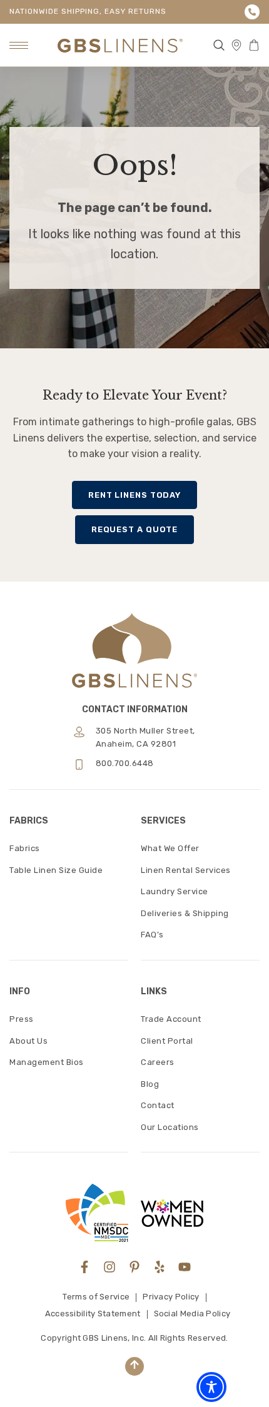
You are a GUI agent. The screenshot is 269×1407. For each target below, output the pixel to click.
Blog (150, 1084)
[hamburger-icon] (18, 45)
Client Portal (167, 1041)
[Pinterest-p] (134, 1267)
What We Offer (170, 848)
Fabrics (24, 848)
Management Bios (46, 1062)
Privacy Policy (171, 1296)
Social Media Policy (192, 1313)
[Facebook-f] (84, 1267)
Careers (158, 1062)
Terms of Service (96, 1296)
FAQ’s (152, 934)
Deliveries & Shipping (185, 913)
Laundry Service (174, 891)
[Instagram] (109, 1267)
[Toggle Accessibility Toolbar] (211, 1387)
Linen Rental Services (186, 870)
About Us (28, 1041)
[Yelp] (159, 1267)
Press (21, 1019)
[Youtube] (184, 1267)
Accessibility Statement (93, 1313)
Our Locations (170, 1127)
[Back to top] (134, 1366)
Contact (158, 1105)
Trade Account (171, 1019)
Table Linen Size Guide (56, 870)
